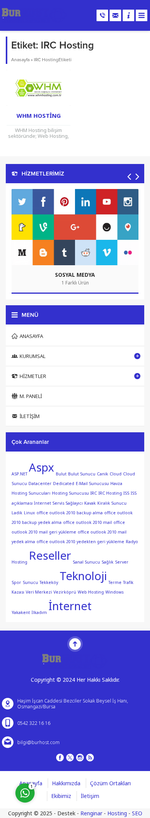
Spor (16, 582)
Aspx (41, 467)
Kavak (90, 502)
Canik (102, 474)
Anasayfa (20, 59)
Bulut (61, 474)
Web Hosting (91, 592)
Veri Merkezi (39, 592)
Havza (116, 483)
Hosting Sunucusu (70, 493)
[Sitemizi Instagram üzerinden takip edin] (80, 757)
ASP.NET (19, 474)
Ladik (17, 512)
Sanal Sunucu (86, 562)
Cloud (116, 474)
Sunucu (30, 582)
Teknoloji (83, 576)
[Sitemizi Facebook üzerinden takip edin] (60, 757)
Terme (115, 582)
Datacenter (40, 483)
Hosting (117, 813)
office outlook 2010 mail (87, 522)
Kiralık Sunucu (112, 502)
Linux (29, 512)
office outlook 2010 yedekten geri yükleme (80, 541)
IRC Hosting (110, 493)
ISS (126, 493)
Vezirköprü (64, 592)
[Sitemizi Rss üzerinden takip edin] (90, 757)
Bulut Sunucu (81, 474)
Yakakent (21, 612)
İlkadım (39, 612)
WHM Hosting (39, 115)
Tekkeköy (49, 582)
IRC (93, 493)
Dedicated (63, 483)
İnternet (70, 606)
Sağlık (107, 562)
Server (121, 562)
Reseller (50, 555)
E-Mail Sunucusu (92, 483)
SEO (137, 813)
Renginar (91, 813)
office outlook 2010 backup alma (70, 512)
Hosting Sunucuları (31, 493)
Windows (114, 592)
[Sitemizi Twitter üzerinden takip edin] (70, 757)
